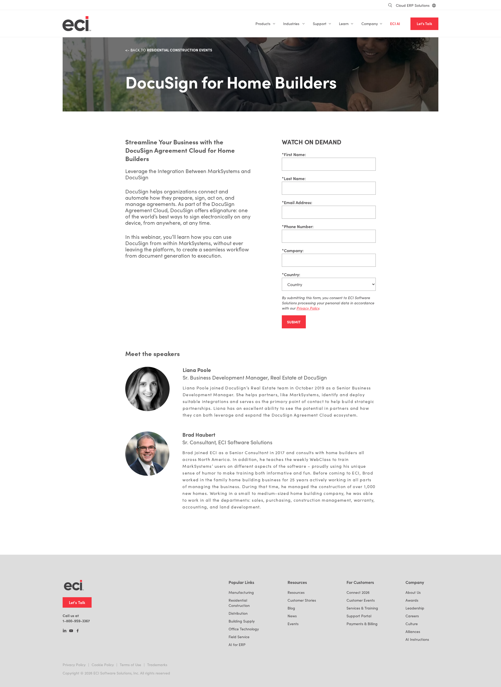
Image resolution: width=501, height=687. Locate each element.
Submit (294, 321)
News (292, 615)
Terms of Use (130, 664)
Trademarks (157, 664)
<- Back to (168, 50)
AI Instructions (417, 639)
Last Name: (294, 178)
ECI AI (395, 23)
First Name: (294, 154)
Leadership (414, 608)
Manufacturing (241, 592)
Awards (411, 600)
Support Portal (359, 615)
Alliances (412, 631)
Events (293, 623)
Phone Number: (297, 226)
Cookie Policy (103, 664)
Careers (412, 615)
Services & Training (362, 608)
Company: (292, 250)
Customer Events (361, 600)
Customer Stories (302, 600)
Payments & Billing (362, 623)
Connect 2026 (358, 592)
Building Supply (242, 621)
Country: (291, 274)
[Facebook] (78, 631)
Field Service (239, 636)
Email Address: (297, 202)
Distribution (238, 613)
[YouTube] (71, 631)
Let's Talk (424, 23)
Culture (411, 623)
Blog (291, 608)
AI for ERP (237, 644)
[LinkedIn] (65, 631)
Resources (296, 592)
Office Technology (244, 628)
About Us (413, 592)
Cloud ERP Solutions (413, 5)
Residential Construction (239, 603)
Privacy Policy (74, 664)
